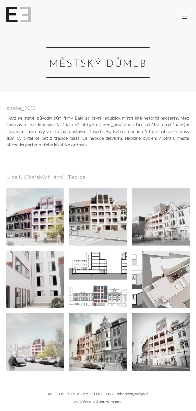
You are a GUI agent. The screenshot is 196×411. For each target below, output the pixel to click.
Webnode (114, 402)
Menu (184, 16)
